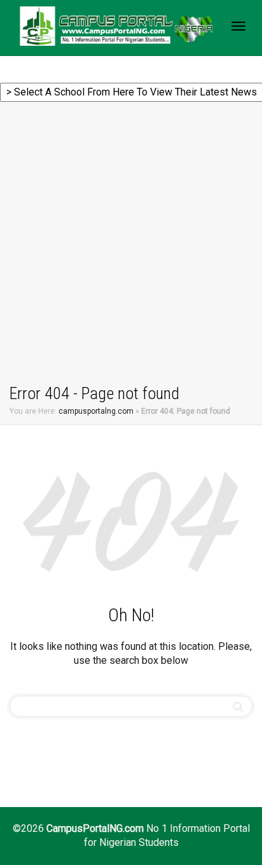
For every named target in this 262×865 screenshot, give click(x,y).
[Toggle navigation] (238, 26)
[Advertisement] (131, 245)
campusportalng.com (96, 411)
